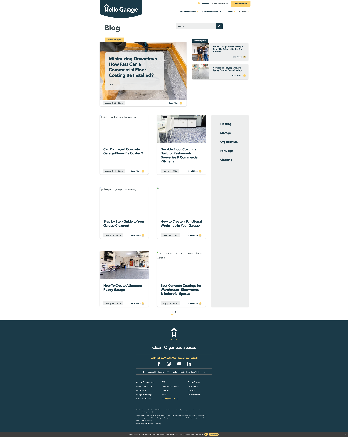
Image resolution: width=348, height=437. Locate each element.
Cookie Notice (214, 434)
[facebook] (159, 364)
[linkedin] (189, 364)
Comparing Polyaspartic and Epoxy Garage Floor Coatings (227, 69)
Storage (225, 133)
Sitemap (158, 423)
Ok (206, 434)
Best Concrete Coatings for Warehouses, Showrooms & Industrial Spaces (181, 289)
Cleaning (226, 159)
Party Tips (226, 150)
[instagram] (169, 364)
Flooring (225, 124)
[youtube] (179, 364)
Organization (229, 142)
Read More (173, 103)
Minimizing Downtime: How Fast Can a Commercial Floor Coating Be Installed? (133, 67)
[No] (346, 434)
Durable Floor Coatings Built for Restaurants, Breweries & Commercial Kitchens (179, 155)
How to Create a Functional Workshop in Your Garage (181, 223)
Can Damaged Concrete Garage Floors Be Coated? (123, 151)
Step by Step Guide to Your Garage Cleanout (123, 223)
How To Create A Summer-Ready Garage (123, 287)
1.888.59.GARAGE (165, 357)
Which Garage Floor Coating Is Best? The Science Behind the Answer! (228, 49)
